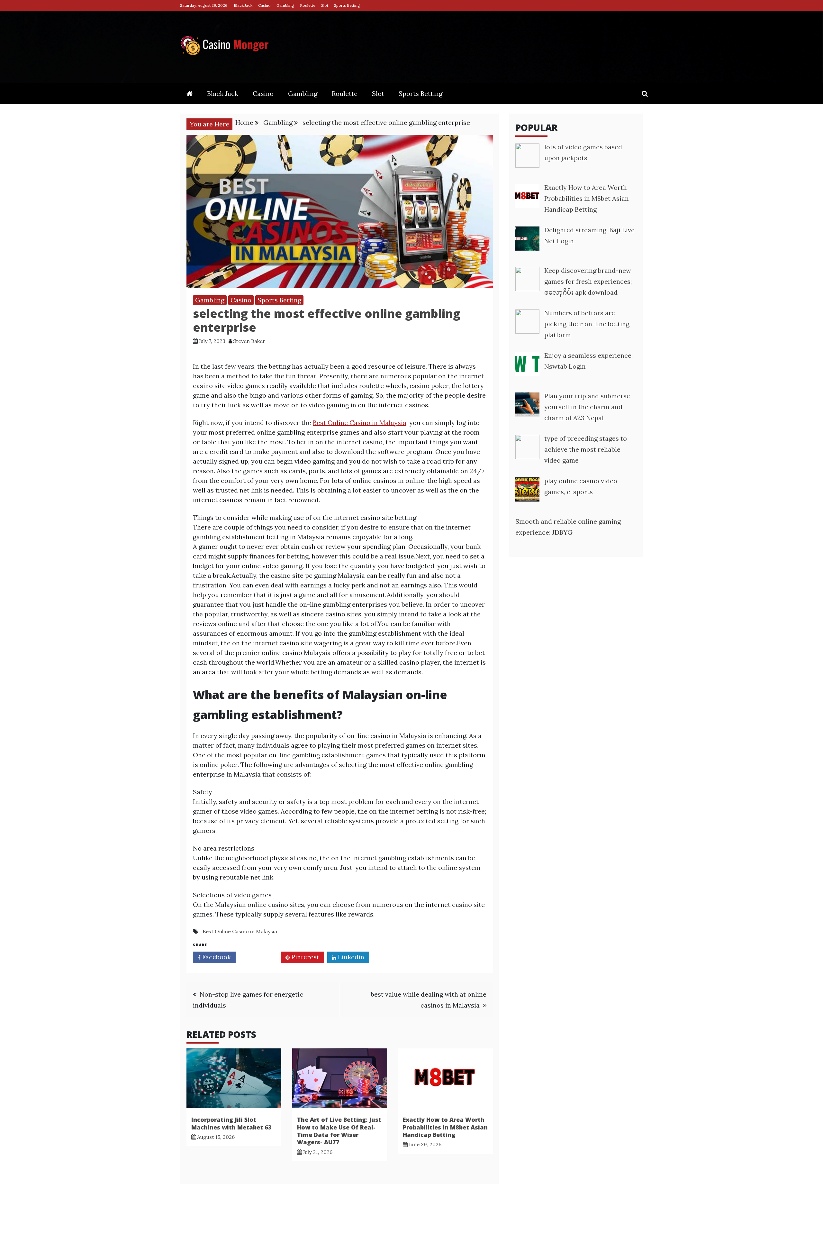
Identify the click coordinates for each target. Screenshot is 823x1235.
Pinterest (304, 957)
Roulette (307, 5)
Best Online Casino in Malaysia (359, 423)
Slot (324, 5)
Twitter (260, 957)
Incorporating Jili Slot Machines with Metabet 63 (231, 1123)
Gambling (285, 5)
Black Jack (243, 5)
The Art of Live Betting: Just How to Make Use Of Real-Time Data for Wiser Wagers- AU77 (339, 1131)
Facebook (216, 957)
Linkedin (350, 957)
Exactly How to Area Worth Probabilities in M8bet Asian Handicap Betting (445, 1127)
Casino (264, 5)
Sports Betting (347, 5)
